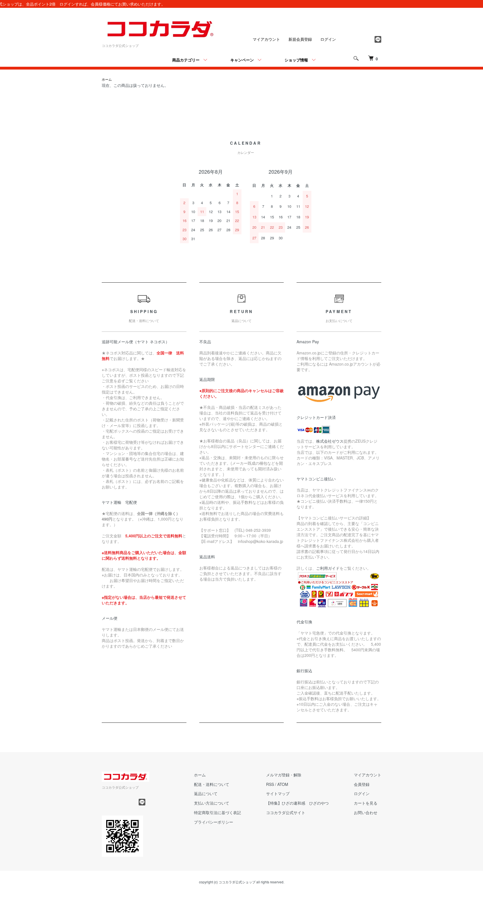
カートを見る (365, 803)
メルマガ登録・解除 (283, 775)
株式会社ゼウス (330, 441)
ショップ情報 (296, 60)
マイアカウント (266, 39)
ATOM (282, 784)
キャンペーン (242, 60)
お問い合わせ (365, 812)
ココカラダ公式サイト (285, 812)
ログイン (328, 39)
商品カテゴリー (186, 60)
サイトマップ (278, 793)
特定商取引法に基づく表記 (217, 812)
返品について (205, 793)
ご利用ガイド (328, 568)
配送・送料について (211, 784)
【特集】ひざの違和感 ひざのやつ (297, 803)
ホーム (107, 79)
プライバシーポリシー (213, 822)
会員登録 (362, 784)
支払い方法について (211, 803)
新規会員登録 (300, 39)
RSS (270, 784)
